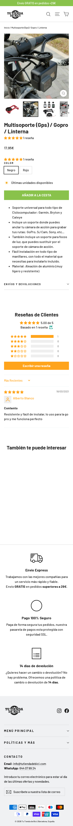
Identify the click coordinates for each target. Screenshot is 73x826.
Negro (11, 170)
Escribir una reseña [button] (36, 366)
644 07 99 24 (27, 768)
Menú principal (19, 731)
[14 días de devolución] (36, 653)
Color (9, 162)
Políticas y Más (19, 742)
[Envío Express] (36, 558)
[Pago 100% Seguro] (36, 606)
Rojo (26, 170)
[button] (13, 138)
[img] (14, 392)
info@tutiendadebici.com (29, 764)
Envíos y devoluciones (22, 284)
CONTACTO (13, 756)
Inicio (7, 27)
